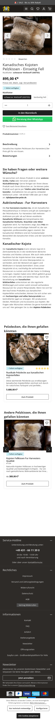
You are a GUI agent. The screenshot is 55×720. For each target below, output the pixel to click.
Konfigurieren (42, 708)
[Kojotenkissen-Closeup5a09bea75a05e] (27, 35)
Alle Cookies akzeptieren (28, 716)
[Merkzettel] (38, 8)
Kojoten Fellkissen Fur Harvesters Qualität (23, 459)
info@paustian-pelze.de (16, 197)
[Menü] (26, 8)
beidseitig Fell (40, 97)
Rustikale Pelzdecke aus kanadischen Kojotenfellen (25, 374)
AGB (27, 599)
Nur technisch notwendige (20, 708)
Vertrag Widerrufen (27, 605)
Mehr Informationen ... (38, 703)
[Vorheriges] (7, 35)
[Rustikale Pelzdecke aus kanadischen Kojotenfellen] (27, 349)
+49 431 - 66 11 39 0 (28, 550)
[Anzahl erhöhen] (49, 105)
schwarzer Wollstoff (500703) (17, 97)
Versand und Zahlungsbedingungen (27, 582)
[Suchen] (32, 8)
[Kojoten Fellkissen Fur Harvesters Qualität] (27, 435)
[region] (27, 35)
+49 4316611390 (26, 194)
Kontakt (27, 620)
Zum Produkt (27, 397)
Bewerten (23, 59)
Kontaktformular (35, 562)
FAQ (27, 626)
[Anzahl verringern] (6, 105)
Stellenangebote (27, 638)
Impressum (27, 576)
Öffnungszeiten (27, 649)
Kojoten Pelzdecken (42, 307)
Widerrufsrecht (27, 587)
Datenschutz (27, 593)
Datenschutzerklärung (26, 685)
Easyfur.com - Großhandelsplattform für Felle (27, 655)
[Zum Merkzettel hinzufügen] (47, 337)
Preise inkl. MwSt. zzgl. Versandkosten (20, 82)
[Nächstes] (47, 35)
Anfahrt (27, 632)
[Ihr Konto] (43, 8)
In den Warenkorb (27, 112)
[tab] (27, 147)
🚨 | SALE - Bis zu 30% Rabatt (27, 2)
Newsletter (27, 643)
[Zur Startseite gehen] (6, 9)
